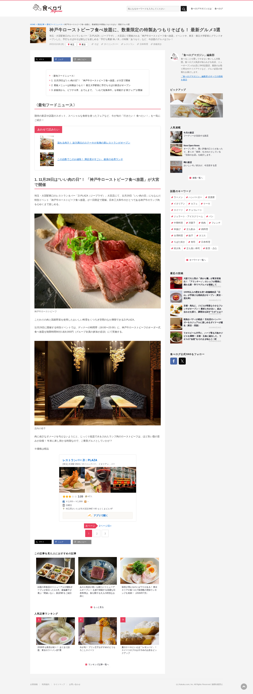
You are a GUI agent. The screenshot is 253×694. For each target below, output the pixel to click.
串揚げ (177, 229)
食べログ (219, 8)
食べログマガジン (48, 9)
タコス (202, 235)
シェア (60, 59)
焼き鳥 (177, 248)
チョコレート (195, 210)
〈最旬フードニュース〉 (63, 76)
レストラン (129, 44)
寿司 (193, 242)
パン (211, 216)
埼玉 (72, 44)
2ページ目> (98, 525)
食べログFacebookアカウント (173, 361)
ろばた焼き (179, 242)
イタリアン (179, 203)
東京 (84, 44)
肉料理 (204, 229)
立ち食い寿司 (193, 248)
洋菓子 (192, 223)
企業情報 (34, 684)
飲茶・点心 (211, 248)
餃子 (191, 235)
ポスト (41, 59)
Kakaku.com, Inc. (186, 684)
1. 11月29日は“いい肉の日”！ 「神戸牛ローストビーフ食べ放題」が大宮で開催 (90, 80)
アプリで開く (85, 515)
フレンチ (216, 223)
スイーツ (178, 210)
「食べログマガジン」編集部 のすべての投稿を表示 (202, 78)
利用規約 (45, 684)
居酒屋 (211, 197)
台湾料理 (178, 235)
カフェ (194, 203)
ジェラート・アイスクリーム (188, 216)
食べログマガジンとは (201, 8)
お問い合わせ (74, 684)
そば (96, 44)
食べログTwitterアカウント (182, 361)
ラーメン (178, 197)
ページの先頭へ (244, 686)
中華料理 (178, 223)
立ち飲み (190, 229)
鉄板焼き (158, 44)
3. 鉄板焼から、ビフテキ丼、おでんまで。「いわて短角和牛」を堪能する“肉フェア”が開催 (97, 90)
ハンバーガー (195, 197)
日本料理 (144, 44)
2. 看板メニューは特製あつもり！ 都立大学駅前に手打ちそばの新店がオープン (91, 85)
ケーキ (206, 203)
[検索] (184, 8)
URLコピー (81, 59)
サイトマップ (59, 684)
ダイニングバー (111, 44)
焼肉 (203, 223)
